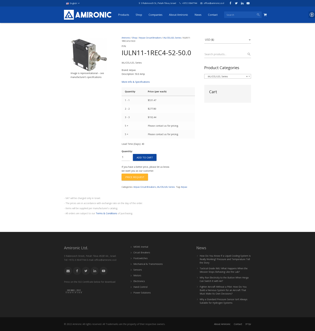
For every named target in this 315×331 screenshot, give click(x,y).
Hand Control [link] (140, 286)
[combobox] (227, 76)
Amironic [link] (126, 37)
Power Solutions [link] (142, 292)
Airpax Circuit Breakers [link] (150, 37)
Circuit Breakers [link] (141, 252)
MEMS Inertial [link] (140, 246)
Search (247, 54)
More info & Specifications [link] (136, 81)
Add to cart (145, 157)
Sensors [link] (137, 269)
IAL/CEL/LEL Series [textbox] (227, 76)
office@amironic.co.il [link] (214, 3)
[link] (73, 3)
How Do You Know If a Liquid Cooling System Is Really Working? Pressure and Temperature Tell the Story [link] (225, 259)
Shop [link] (134, 37)
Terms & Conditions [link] (106, 213)
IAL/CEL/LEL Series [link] (172, 37)
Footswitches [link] (140, 258)
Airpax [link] (184, 186)
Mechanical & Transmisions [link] (148, 263)
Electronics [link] (139, 281)
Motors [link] (137, 275)
